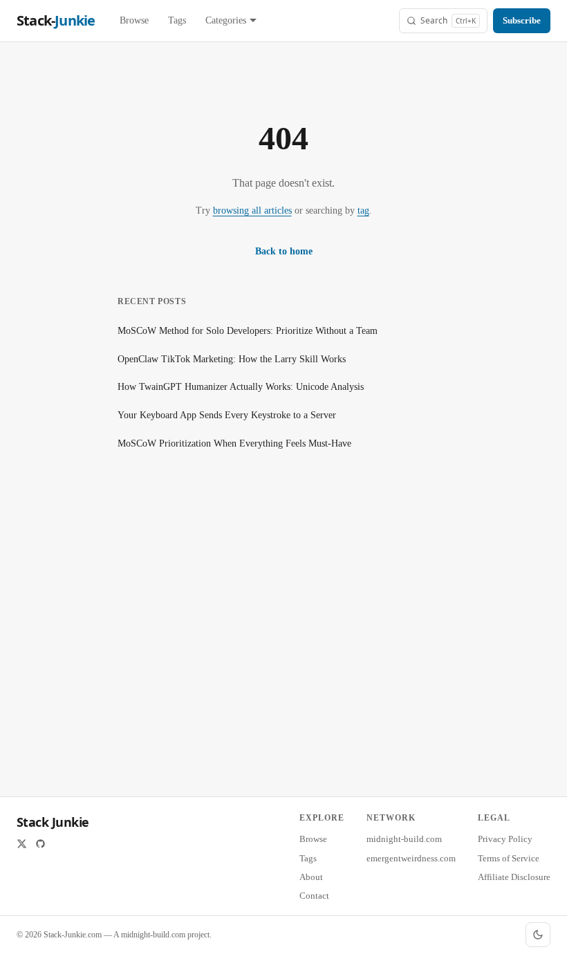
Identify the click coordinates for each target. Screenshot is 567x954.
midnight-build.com (404, 839)
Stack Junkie (53, 822)
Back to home (284, 251)
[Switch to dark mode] (538, 934)
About (311, 877)
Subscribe (522, 20)
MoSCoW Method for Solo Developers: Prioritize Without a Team (248, 331)
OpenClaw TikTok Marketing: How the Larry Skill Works (232, 359)
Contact (314, 895)
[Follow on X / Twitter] (22, 844)
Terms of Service (508, 858)
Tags (177, 20)
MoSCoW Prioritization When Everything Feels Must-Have (234, 443)
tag (363, 210)
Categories (225, 20)
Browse (134, 20)
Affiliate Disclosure (514, 877)
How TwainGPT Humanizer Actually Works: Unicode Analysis (241, 387)
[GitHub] (40, 844)
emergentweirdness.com (411, 858)
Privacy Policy (505, 839)
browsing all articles (252, 210)
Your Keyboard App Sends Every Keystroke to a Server (227, 415)
